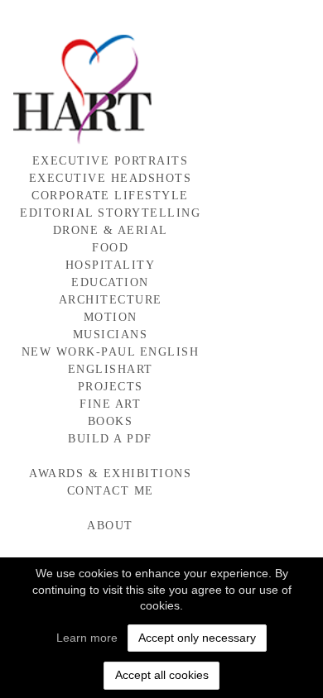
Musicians (110, 334)
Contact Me (110, 491)
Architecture (110, 300)
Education (110, 282)
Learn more (87, 637)
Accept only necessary (197, 637)
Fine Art (110, 404)
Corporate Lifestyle (110, 195)
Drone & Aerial (110, 230)
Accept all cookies (162, 674)
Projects (110, 386)
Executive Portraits (110, 161)
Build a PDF (110, 439)
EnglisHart (110, 369)
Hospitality (110, 265)
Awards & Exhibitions (110, 473)
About (110, 525)
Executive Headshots (110, 178)
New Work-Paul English (111, 352)
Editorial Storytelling (110, 213)
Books (110, 421)
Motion (110, 317)
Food (110, 247)
